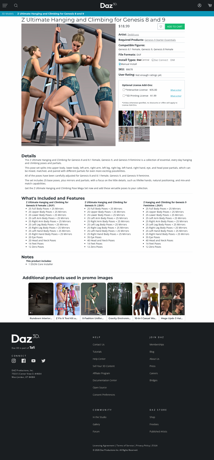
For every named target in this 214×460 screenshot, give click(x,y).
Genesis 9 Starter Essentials (160, 39)
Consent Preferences (104, 394)
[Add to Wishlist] (160, 26)
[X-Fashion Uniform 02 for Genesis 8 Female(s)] (93, 299)
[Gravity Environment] (119, 299)
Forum (96, 431)
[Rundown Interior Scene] (41, 299)
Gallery (96, 424)
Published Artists (158, 431)
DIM (172, 60)
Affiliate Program (101, 373)
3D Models (8, 13)
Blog (152, 351)
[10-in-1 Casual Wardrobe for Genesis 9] (145, 299)
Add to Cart (174, 26)
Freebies (154, 424)
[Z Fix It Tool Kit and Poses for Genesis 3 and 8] (67, 299)
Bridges (153, 380)
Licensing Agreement (103, 445)
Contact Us (98, 344)
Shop (152, 417)
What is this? (176, 90)
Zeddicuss (133, 34)
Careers (154, 373)
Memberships (157, 344)
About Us (154, 358)
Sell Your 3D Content (104, 366)
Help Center (99, 358)
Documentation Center (105, 380)
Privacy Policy (143, 445)
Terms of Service (125, 445)
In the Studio (99, 417)
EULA (154, 445)
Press (152, 366)
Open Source (100, 387)
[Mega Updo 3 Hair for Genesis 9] (172, 299)
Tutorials (97, 351)
